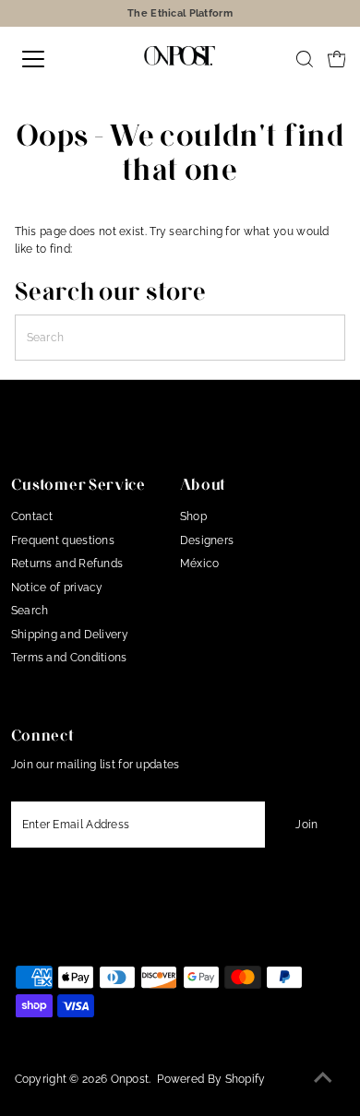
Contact (32, 516)
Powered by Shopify (211, 1079)
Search (30, 610)
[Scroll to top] (323, 1079)
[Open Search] (304, 59)
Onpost (130, 1079)
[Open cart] (337, 59)
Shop (193, 516)
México (200, 563)
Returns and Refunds (67, 563)
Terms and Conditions (69, 657)
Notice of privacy (57, 587)
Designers (207, 540)
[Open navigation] (49, 59)
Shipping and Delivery (69, 634)
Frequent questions (62, 540)
